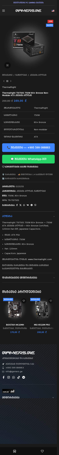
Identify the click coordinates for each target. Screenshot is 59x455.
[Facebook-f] (3, 377)
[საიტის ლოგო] (28, 10)
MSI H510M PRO (42, 325)
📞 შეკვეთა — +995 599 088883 (28, 147)
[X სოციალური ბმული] (20, 205)
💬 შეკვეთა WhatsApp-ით (28, 158)
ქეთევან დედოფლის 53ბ (20, 364)
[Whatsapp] (13, 377)
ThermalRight (9, 87)
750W (11, 196)
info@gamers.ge (14, 371)
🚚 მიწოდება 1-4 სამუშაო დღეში (35, 174)
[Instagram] (8, 377)
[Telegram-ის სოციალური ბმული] (32, 205)
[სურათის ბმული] (18, 352)
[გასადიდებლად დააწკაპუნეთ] (7, 65)
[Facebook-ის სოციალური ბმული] (17, 205)
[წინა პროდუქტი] (4, 81)
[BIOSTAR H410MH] (15, 309)
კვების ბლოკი (38, 75)
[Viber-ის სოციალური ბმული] (35, 205)
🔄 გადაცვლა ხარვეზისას (15, 179)
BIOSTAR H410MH (15, 325)
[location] (28, 418)
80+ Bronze (21, 196)
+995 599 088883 (15, 368)
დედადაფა (21, 328)
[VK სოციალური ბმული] (28, 205)
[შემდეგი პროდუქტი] (10, 81)
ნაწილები (21, 75)
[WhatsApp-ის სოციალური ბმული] (24, 205)
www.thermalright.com (40, 259)
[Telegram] (23, 377)
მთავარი (7, 75)
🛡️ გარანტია (9, 174)
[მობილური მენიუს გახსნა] (3, 10)
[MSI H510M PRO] (42, 309)
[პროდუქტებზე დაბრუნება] (7, 81)
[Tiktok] (18, 377)
